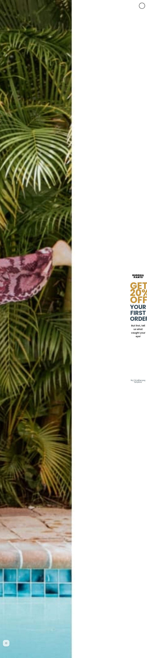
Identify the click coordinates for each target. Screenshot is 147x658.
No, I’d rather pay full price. (138, 381)
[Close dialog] (142, 6)
